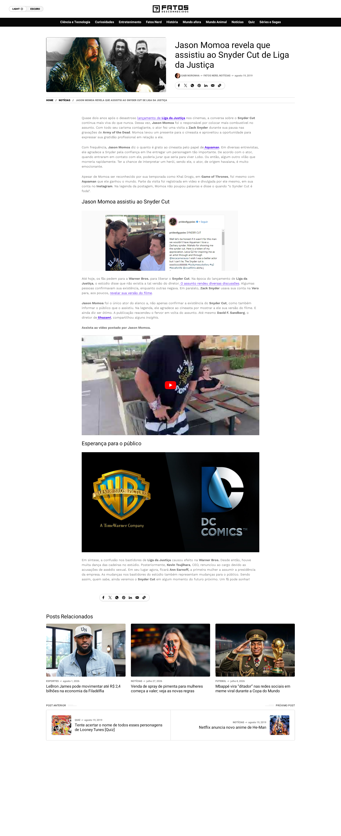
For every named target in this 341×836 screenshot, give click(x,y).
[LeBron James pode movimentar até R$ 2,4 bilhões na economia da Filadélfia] (86, 650)
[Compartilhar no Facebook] (178, 85)
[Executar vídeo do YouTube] (170, 385)
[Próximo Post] (279, 725)
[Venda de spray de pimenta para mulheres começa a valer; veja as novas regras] (170, 650)
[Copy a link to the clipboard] (219, 85)
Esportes (52, 681)
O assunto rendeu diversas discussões (209, 283)
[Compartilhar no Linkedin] (205, 85)
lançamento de (161, 118)
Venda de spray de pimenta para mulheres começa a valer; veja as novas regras (167, 689)
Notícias (225, 75)
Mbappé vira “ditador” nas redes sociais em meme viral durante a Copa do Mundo (252, 689)
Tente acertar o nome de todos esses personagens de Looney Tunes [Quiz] (118, 727)
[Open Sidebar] (326, 41)
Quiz (77, 720)
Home (49, 100)
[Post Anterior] (61, 725)
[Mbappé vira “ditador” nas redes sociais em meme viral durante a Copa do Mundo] (255, 650)
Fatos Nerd (211, 75)
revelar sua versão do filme (131, 293)
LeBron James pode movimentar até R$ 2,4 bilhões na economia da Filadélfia (83, 689)
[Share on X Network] (185, 85)
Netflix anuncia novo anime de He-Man (232, 727)
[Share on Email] (212, 85)
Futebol (220, 681)
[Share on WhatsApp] (192, 85)
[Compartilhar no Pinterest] (199, 85)
